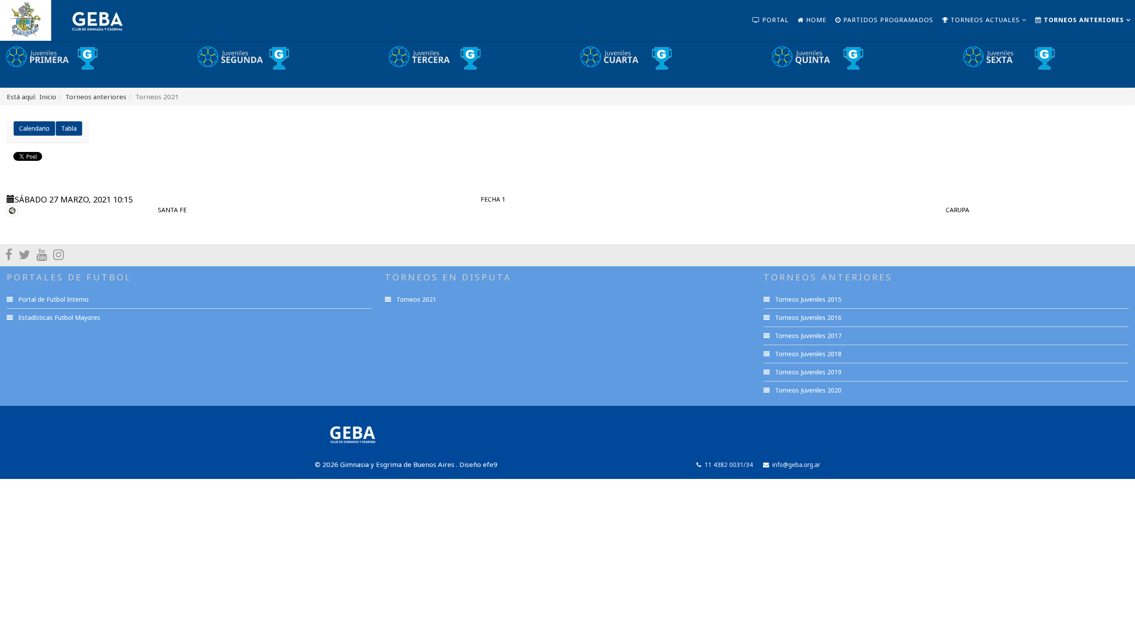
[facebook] (8, 254)
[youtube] (41, 254)
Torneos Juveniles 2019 (807, 372)
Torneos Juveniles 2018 (807, 354)
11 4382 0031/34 (728, 465)
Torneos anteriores (1082, 20)
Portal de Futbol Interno (52, 299)
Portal (774, 20)
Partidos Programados (887, 20)
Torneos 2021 (415, 299)
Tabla (69, 128)
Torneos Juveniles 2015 (807, 299)
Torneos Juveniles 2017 (807, 335)
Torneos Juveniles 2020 (807, 390)
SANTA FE (172, 210)
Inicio (47, 96)
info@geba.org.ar (796, 465)
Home (815, 20)
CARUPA (957, 210)
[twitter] (24, 254)
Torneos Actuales (984, 20)
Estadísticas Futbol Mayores (58, 317)
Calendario (34, 128)
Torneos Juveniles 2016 (807, 317)
